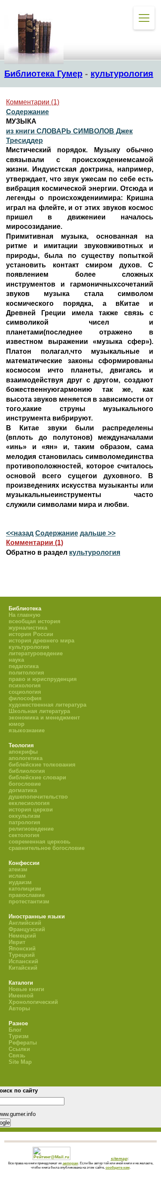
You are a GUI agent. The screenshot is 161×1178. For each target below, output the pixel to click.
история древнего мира (41, 640)
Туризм (19, 1036)
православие (27, 895)
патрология (24, 822)
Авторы (19, 1008)
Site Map (20, 1062)
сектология (24, 835)
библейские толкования (42, 764)
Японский (22, 948)
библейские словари (37, 777)
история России (31, 634)
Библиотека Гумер (43, 73)
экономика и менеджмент (44, 717)
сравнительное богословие (47, 848)
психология (25, 685)
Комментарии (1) (32, 102)
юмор (16, 724)
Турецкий (22, 955)
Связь (17, 1055)
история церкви (31, 809)
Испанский (23, 961)
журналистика (28, 628)
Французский (27, 929)
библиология (27, 771)
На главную (24, 615)
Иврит (17, 942)
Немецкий (22, 935)
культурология (122, 73)
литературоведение (36, 653)
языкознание (27, 730)
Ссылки (19, 1049)
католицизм (25, 888)
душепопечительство (38, 796)
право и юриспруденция (43, 679)
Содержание (27, 111)
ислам (17, 876)
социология (25, 692)
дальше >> (97, 533)
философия (25, 698)
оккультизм (24, 816)
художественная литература (47, 704)
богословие (25, 784)
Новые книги (26, 989)
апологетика (26, 758)
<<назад (19, 533)
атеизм (18, 869)
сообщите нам (118, 1167)
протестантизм (29, 901)
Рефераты (23, 1042)
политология (26, 672)
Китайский (23, 968)
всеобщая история (35, 621)
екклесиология (29, 803)
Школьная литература (39, 711)
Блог (15, 1030)
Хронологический (33, 1002)
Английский (25, 923)
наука (16, 660)
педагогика (24, 666)
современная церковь (39, 841)
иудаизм (20, 882)
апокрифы (23, 752)
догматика (23, 790)
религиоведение (31, 829)
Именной (21, 995)
